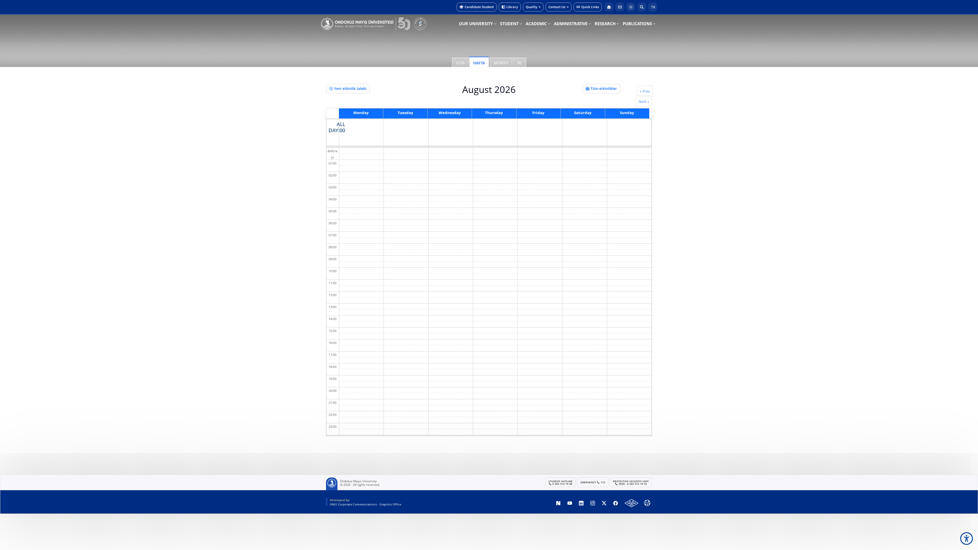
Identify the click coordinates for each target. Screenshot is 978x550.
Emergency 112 (592, 482)
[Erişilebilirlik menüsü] (966, 538)
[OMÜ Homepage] (608, 7)
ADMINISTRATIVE (571, 23)
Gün (460, 62)
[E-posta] (619, 7)
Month (501, 62)
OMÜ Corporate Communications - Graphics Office (365, 504)
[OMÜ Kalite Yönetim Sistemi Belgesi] (631, 503)
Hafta (479, 62)
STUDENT (509, 23)
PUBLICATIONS (637, 23)
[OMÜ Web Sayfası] (365, 24)
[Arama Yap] (641, 7)
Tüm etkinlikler (604, 88)
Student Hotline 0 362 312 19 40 (560, 482)
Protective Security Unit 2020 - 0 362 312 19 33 (631, 482)
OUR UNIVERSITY (476, 23)
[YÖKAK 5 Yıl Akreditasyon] (420, 23)
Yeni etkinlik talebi (350, 88)
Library (512, 7)
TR (652, 7)
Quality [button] (531, 7)
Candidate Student (479, 7)
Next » (644, 101)
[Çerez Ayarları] (647, 503)
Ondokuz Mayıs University (358, 481)
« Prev (645, 91)
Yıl (519, 62)
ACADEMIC (536, 23)
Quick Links (590, 7)
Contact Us (556, 7)
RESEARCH (605, 23)
